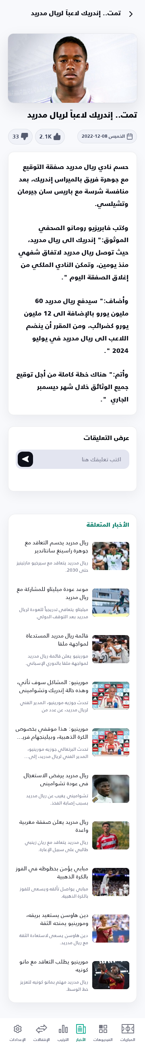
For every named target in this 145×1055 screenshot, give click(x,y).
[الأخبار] (131, 14)
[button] (50, 137)
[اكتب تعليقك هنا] (25, 459)
